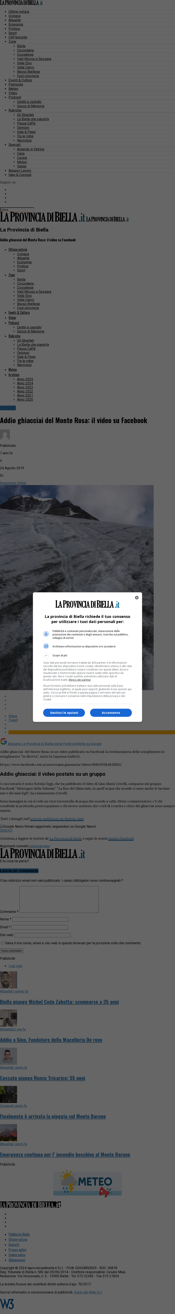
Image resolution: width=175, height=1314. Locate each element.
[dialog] (87, 657)
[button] (87, 655)
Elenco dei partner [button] (80, 680)
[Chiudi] (137, 597)
